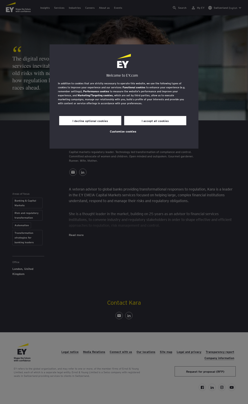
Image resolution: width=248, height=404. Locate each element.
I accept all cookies (155, 121)
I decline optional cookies (90, 121)
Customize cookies (123, 131)
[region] (124, 96)
